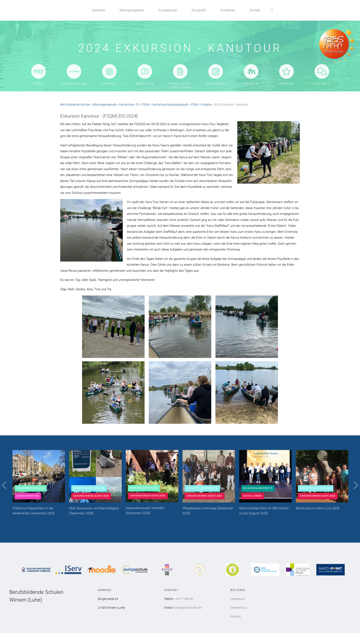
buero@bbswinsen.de (187, 607)
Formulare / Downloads (180, 85)
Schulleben (227, 10)
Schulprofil (198, 10)
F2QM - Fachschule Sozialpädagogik (165, 104)
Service (286, 83)
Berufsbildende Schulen (75, 104)
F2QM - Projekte (201, 104)
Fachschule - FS (129, 104)
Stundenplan (74, 83)
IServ (39, 83)
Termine (109, 83)
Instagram (215, 83)
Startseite (98, 10)
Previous (4, 485)
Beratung (145, 83)
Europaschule (167, 10)
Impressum (237, 599)
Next (356, 485)
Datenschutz (238, 607)
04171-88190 (184, 599)
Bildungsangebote (132, 10)
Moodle (251, 83)
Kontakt (255, 10)
